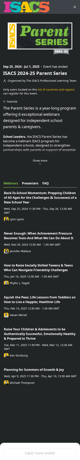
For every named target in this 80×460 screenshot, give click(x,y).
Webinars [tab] (10, 183)
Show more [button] (40, 160)
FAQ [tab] (45, 183)
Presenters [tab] (30, 183)
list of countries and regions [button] (56, 89)
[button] (10, 101)
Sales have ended (40, 453)
